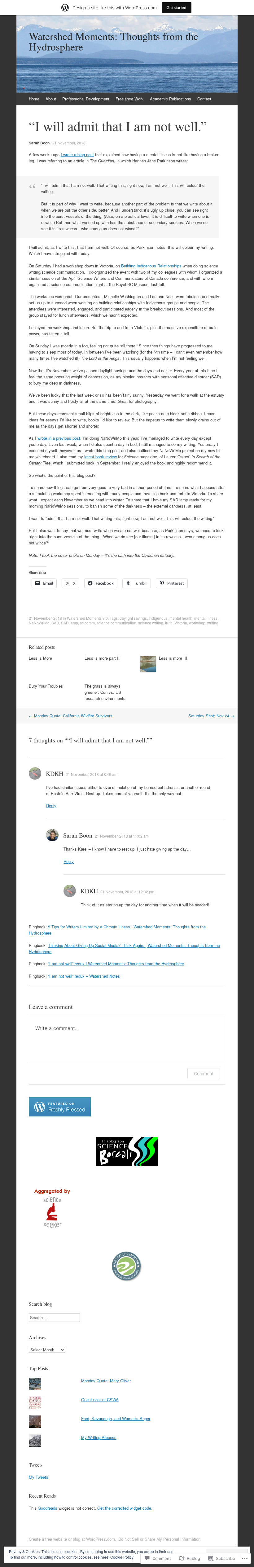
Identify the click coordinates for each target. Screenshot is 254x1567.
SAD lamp (69, 622)
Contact (204, 99)
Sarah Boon (39, 143)
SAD (55, 622)
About (51, 99)
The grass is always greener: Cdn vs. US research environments (105, 692)
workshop (197, 622)
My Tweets (38, 1477)
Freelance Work (130, 99)
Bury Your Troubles (46, 686)
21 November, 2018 (68, 142)
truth (169, 622)
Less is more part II (102, 658)
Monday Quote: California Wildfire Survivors (70, 716)
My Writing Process (98, 1437)
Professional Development (85, 99)
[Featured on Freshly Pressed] (60, 1115)
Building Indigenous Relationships (151, 266)
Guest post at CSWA (100, 1399)
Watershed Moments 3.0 (87, 618)
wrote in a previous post (58, 438)
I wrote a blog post (77, 154)
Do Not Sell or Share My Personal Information (159, 1539)
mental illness (205, 618)
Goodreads (47, 1508)
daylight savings (133, 618)
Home (34, 99)
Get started (176, 7)
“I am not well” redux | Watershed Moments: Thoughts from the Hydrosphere (116, 963)
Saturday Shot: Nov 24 (211, 716)
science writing (150, 622)
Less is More (40, 658)
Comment (203, 1073)
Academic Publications (170, 99)
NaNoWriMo (39, 622)
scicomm (87, 622)
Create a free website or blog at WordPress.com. (72, 1539)
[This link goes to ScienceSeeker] (52, 1229)
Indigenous (158, 618)
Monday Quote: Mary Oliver (106, 1381)
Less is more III (173, 658)
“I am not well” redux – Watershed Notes (84, 976)
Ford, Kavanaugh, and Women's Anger (115, 1418)
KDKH (54, 773)
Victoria (180, 622)
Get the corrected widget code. (124, 1508)
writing (212, 622)
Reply (51, 805)
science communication (116, 622)
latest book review (100, 457)
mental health (180, 618)
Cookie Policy (122, 1557)
